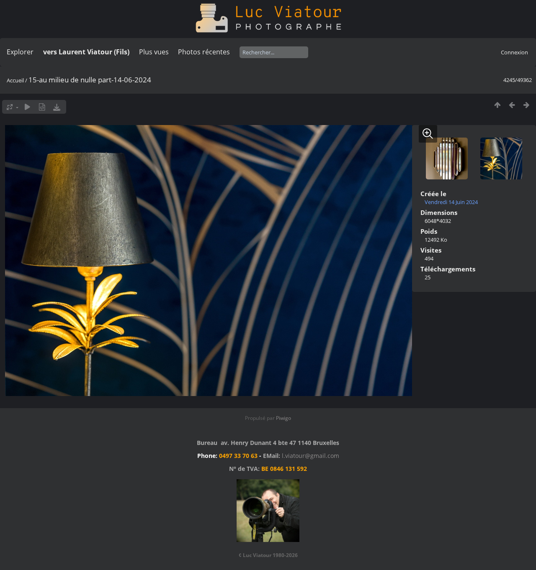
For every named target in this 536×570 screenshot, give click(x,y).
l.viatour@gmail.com (310, 456)
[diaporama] (27, 107)
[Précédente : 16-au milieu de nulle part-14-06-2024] (512, 105)
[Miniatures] (497, 105)
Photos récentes (204, 51)
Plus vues (154, 51)
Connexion (514, 52)
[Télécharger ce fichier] (56, 107)
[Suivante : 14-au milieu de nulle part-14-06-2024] (526, 105)
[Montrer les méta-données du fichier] (42, 107)
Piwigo (283, 418)
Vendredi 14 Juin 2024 (451, 202)
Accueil (15, 80)
